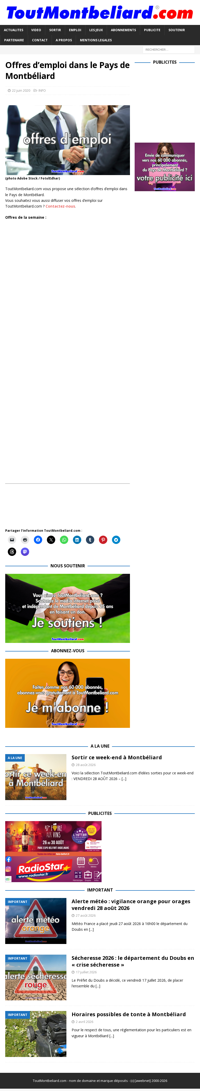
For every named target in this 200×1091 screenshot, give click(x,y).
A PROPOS (64, 40)
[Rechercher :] (169, 49)
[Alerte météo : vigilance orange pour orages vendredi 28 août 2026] (35, 921)
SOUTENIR (176, 30)
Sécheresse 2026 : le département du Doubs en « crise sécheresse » (133, 961)
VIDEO (36, 30)
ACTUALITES (13, 30)
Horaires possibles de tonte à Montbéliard (129, 1014)
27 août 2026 (86, 915)
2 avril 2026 (84, 1021)
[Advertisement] (100, 509)
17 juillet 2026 (86, 972)
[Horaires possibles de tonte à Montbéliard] (35, 1034)
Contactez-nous (60, 206)
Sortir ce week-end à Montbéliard (117, 757)
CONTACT (40, 40)
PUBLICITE (152, 30)
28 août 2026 (86, 764)
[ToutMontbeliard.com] (100, 21)
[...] (124, 778)
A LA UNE (100, 746)
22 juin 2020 (21, 90)
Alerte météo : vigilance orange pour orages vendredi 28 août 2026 (131, 905)
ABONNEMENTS (123, 30)
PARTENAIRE (14, 40)
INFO (42, 90)
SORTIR (55, 30)
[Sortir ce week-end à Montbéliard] (35, 777)
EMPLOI (75, 30)
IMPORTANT (100, 890)
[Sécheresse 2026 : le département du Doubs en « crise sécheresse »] (35, 978)
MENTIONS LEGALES (96, 40)
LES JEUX (96, 30)
